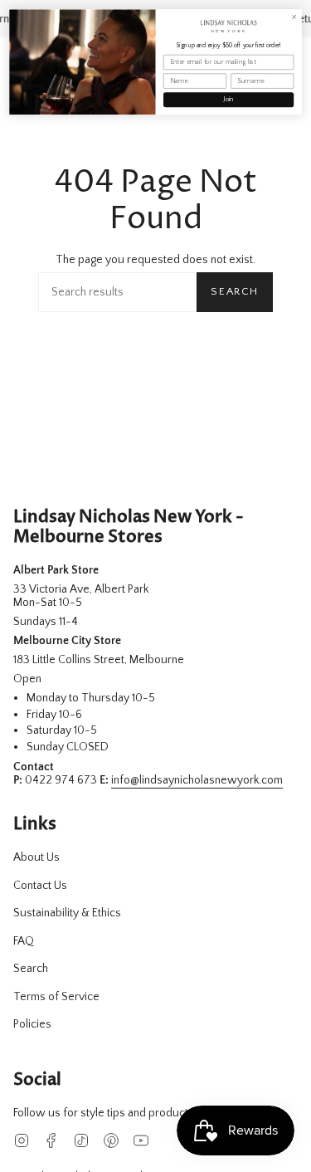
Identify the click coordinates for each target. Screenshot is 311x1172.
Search (235, 291)
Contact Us (40, 885)
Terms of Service (56, 997)
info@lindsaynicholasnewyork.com (197, 780)
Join (228, 100)
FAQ (23, 941)
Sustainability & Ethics (67, 913)
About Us (36, 857)
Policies (32, 1024)
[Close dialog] (294, 17)
